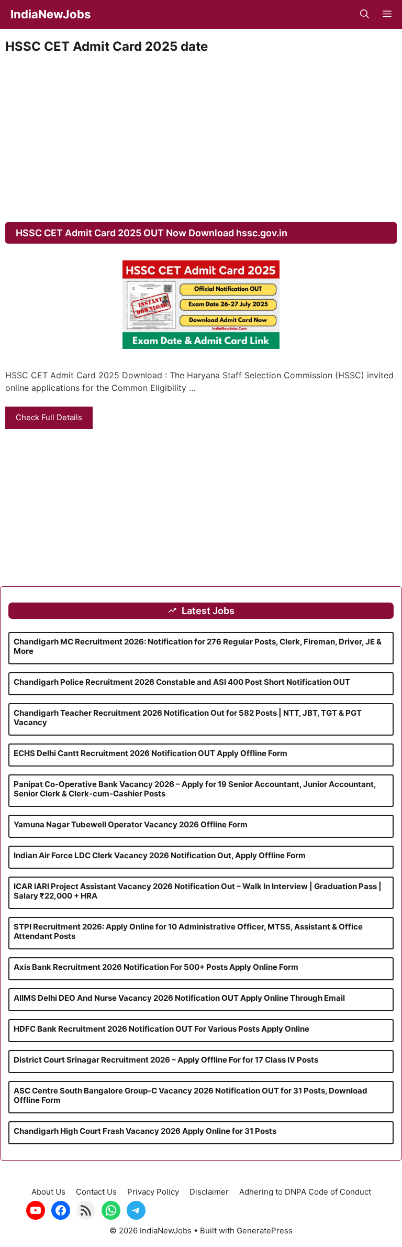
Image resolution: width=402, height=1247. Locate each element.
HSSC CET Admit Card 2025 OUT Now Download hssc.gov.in (151, 232)
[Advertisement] (201, 138)
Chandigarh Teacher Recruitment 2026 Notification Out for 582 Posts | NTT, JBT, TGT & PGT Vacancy (188, 717)
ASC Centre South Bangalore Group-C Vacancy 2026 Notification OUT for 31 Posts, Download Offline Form (190, 1095)
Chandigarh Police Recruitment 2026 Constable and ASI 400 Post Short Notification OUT (182, 682)
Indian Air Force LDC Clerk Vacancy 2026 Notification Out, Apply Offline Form (160, 855)
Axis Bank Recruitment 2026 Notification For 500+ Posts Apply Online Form (156, 967)
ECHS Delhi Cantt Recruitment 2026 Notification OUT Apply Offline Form (150, 753)
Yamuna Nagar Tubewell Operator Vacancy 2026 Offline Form (131, 824)
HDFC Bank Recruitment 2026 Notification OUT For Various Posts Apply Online (161, 1029)
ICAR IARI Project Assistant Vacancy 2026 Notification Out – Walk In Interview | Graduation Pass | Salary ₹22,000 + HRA (198, 891)
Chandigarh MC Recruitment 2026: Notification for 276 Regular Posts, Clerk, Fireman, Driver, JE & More (198, 646)
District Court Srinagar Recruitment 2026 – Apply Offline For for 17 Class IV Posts (166, 1060)
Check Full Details (49, 417)
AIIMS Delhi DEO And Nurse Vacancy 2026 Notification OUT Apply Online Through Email (179, 998)
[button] (364, 14)
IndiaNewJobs (50, 14)
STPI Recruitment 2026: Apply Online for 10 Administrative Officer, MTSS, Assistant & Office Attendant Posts (188, 931)
